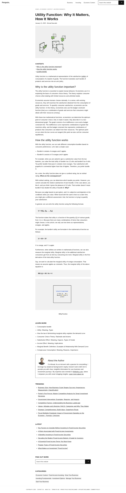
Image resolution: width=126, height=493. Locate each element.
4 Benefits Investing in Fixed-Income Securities (54, 435)
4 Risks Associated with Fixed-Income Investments (55, 431)
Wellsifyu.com (78, 372)
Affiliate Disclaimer (84, 489)
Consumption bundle (44, 327)
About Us (47, 489)
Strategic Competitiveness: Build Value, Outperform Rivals (58, 410)
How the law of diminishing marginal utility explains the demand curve (61, 333)
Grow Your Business (71, 475)
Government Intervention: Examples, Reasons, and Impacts (58, 399)
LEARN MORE (42, 72)
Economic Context (42, 475)
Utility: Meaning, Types (45, 330)
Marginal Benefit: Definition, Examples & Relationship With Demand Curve (62, 346)
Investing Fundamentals (43, 478)
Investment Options (58, 478)
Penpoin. (6, 2)
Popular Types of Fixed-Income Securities (52, 445)
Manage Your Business (73, 478)
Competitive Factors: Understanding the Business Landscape (59, 403)
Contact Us (40, 489)
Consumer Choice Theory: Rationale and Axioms (54, 337)
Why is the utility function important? (49, 67)
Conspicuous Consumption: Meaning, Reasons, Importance (57, 350)
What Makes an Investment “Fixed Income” (53, 448)
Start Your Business (42, 481)
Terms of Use (55, 489)
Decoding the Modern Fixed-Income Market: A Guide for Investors (60, 438)
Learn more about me (76, 374)
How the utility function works (47, 69)
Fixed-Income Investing (56, 475)
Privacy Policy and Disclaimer (69, 489)
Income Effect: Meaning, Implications (50, 343)
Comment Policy (95, 489)
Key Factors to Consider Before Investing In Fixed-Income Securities (62, 428)
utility (84, 76)
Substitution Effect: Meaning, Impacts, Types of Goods (56, 340)
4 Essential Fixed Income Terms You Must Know (54, 441)
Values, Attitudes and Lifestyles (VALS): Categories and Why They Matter (63, 406)
